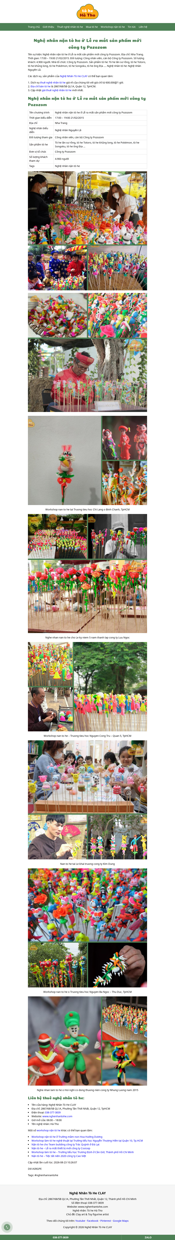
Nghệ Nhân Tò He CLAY (73, 76)
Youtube (80, 1220)
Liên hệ (143, 27)
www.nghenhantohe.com (57, 1116)
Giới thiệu (48, 27)
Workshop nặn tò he (113, 27)
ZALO (148, 1237)
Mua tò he (92, 27)
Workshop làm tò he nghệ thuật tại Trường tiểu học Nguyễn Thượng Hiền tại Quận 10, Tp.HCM (87, 1140)
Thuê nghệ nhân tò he (70, 27)
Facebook (92, 1220)
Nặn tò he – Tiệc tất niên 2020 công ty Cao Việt (59, 1156)
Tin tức (132, 27)
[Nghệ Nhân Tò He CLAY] (87, 11)
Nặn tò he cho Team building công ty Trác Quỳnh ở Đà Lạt (65, 1144)
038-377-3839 (53, 1112)
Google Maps (121, 1220)
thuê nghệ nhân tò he (52, 82)
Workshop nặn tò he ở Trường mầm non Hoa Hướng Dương (67, 1136)
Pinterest (105, 1220)
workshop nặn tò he (48, 1130)
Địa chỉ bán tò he (40, 86)
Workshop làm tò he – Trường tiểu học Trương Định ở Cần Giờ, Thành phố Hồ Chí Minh (83, 1152)
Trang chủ (34, 27)
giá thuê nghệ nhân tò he (56, 90)
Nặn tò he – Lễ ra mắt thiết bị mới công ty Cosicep (61, 1148)
